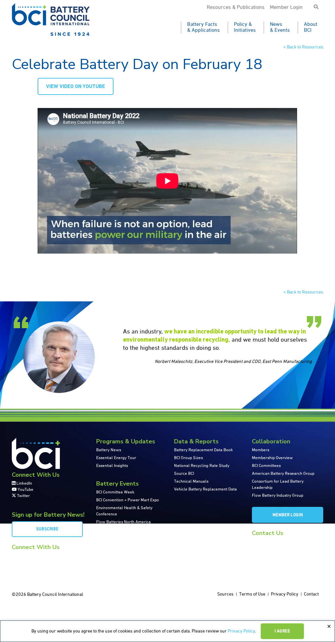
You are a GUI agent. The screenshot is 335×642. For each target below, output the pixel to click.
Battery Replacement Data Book (203, 450)
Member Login (286, 7)
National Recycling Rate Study (201, 466)
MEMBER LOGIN (288, 515)
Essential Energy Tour (116, 458)
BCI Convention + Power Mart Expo (127, 500)
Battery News (108, 450)
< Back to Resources (303, 47)
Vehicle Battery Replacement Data (205, 489)
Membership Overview (272, 458)
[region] (167, 631)
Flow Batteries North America (123, 522)
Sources (225, 594)
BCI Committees (266, 466)
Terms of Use (252, 594)
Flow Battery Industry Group (277, 495)
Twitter (23, 496)
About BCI (310, 27)
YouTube (25, 490)
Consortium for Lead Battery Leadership (278, 484)
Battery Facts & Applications (203, 27)
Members (260, 450)
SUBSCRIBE (47, 529)
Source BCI (184, 474)
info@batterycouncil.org (274, 542)
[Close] (329, 627)
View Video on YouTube (75, 86)
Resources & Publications (236, 7)
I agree (282, 631)
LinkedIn (23, 483)
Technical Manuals (191, 481)
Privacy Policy (241, 631)
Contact (311, 594)
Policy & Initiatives (245, 27)
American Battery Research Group (283, 474)
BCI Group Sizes (188, 458)
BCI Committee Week (115, 492)
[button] (316, 7)
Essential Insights (112, 466)
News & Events (280, 27)
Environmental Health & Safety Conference (124, 511)
